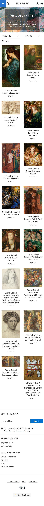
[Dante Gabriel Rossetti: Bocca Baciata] (11, 241)
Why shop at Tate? (7, 443)
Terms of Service (21, 431)
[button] (8, 3)
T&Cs (24, 481)
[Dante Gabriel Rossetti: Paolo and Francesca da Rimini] (11, 362)
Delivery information (8, 457)
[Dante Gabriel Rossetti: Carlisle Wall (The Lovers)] (33, 200)
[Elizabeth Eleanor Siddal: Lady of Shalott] (11, 108)
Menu (3, 3)
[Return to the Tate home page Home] (22, 4)
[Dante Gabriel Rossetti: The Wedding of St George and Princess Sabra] (33, 278)
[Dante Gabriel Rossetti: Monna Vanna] (33, 154)
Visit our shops (6, 446)
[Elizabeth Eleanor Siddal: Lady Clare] (11, 158)
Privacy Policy (8, 431)
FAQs (3, 463)
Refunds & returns (7, 467)
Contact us (4, 460)
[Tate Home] (22, 487)
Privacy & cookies (13, 481)
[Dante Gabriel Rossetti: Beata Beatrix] (33, 57)
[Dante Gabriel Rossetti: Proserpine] (11, 66)
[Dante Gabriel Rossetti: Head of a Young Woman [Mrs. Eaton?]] (11, 324)
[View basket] (41, 3)
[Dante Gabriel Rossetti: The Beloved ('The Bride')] (33, 240)
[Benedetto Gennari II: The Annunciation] (11, 198)
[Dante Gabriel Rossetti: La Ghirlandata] (33, 114)
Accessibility (33, 481)
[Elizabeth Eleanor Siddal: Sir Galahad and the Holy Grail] (33, 321)
